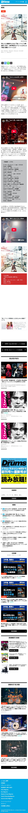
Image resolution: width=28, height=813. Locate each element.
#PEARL (6, 386)
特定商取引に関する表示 (6, 787)
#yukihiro (14, 386)
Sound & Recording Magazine (7, 796)
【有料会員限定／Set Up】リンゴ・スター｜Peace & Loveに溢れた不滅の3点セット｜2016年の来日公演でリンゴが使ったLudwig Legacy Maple (14, 734)
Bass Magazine (4, 792)
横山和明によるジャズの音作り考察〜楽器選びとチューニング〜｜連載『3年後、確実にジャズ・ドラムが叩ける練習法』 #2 (14, 601)
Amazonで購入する (14, 650)
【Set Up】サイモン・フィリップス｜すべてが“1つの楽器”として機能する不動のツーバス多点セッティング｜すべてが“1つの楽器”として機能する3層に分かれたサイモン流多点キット (14, 708)
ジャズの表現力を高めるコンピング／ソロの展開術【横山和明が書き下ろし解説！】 (13, 577)
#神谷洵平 (9, 52)
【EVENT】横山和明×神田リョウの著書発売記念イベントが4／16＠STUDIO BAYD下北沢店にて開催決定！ (15, 344)
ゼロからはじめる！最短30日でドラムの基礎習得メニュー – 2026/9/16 (17, 654)
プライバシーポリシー (6, 785)
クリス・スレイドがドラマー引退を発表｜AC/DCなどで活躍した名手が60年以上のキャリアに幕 (14, 532)
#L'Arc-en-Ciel (3, 383)
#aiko (2, 51)
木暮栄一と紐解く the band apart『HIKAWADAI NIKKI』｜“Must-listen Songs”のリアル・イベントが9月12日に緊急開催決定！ (15, 544)
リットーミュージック (6, 801)
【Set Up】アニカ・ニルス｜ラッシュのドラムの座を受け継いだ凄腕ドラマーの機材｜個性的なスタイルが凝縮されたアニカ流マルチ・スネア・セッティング (13, 760)
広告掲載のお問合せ (5, 806)
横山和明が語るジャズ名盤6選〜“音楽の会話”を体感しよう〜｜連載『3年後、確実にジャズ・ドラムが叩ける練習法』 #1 (14, 625)
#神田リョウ (3, 52)
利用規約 (3, 783)
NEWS (3, 11)
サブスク (6, 412)
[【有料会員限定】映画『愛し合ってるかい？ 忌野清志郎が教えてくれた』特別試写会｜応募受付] (14, 399)
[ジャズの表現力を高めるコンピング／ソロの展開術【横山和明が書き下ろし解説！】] (14, 566)
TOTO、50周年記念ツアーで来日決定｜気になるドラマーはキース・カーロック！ (14, 527)
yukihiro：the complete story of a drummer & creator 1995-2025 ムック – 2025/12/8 (17, 665)
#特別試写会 (3, 417)
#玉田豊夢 (21, 51)
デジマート (3, 803)
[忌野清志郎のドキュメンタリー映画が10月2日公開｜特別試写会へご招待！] (14, 431)
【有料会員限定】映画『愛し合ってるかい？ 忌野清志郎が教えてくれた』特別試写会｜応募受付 (13, 411)
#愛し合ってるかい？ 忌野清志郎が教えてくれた (11, 416)
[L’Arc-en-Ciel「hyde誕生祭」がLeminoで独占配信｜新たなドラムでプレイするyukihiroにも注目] (14, 370)
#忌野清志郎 (8, 414)
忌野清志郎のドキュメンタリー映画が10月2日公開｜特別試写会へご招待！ (14, 441)
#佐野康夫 (6, 51)
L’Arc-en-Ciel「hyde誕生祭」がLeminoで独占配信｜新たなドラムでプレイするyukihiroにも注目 (14, 380)
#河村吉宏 (16, 51)
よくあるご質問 (4, 780)
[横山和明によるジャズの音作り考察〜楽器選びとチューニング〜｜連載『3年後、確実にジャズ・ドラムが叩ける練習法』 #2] (14, 589)
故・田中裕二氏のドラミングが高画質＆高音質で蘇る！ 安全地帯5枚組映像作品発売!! (14, 350)
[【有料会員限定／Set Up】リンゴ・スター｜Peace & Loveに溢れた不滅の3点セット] (14, 723)
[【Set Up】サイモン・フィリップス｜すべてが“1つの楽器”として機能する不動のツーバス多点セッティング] (14, 696)
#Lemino (2, 386)
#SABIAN (9, 386)
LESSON (4, 573)
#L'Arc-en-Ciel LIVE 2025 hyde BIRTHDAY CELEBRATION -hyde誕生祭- (13, 385)
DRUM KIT (4, 703)
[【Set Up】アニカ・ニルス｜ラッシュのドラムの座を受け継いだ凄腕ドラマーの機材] (14, 748)
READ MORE (14, 631)
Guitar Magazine (4, 789)
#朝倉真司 (11, 51)
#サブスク (3, 414)
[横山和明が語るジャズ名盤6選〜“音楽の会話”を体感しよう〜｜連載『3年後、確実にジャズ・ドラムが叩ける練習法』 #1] (14, 613)
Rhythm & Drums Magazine (7, 794)
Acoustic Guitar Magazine (7, 798)
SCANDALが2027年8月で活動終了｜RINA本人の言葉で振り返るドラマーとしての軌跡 (14, 538)
